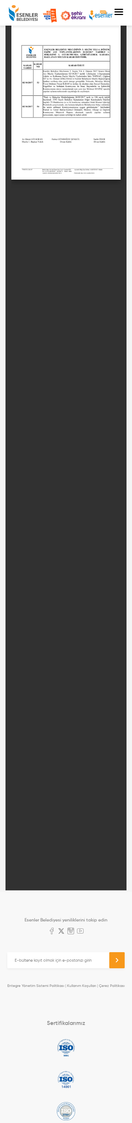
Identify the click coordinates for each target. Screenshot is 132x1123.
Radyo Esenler (101, 16)
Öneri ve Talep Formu (50, 16)
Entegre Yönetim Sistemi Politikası (35, 985)
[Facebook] (51, 932)
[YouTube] (80, 932)
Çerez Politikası (112, 985)
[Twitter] (61, 932)
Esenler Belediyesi (23, 13)
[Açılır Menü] (118, 12)
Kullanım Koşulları (81, 985)
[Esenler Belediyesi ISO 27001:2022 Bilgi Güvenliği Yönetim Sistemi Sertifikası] (66, 1111)
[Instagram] (70, 932)
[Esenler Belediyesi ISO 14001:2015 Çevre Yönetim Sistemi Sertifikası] (66, 1079)
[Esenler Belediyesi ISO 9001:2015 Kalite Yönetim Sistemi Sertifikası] (66, 1047)
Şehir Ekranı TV (72, 15)
